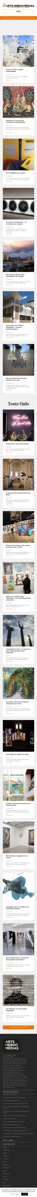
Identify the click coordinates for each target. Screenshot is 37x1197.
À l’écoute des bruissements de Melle (11, 1100)
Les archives (6, 1158)
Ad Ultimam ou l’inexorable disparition (12, 1136)
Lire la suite (9, 80)
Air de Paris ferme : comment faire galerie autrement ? (17, 958)
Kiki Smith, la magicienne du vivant (11, 1124)
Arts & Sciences (6, 1173)
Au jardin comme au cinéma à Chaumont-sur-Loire (17, 702)
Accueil (4, 1147)
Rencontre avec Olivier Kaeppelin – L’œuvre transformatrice (14, 327)
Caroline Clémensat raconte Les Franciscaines (14, 1121)
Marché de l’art (6, 1167)
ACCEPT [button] (24, 1194)
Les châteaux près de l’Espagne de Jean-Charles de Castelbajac (18, 1133)
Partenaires (5, 1179)
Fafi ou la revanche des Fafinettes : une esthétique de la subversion (18, 598)
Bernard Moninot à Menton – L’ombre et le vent (17, 379)
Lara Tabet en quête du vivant (17, 754)
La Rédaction (6, 1150)
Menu (18, 11)
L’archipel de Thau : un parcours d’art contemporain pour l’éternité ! (18, 651)
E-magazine (6, 1156)
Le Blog (4, 1161)
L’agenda (5, 1153)
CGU (4, 1182)
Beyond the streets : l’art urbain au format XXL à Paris (18, 546)
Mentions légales (7, 1185)
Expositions (5, 1164)
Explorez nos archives (18, 1027)
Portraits (5, 1170)
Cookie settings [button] (14, 1194)
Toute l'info (18, 403)
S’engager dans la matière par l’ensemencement (17, 908)
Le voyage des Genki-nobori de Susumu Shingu (14, 1097)
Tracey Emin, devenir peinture (17, 444)
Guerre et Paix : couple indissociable (14, 70)
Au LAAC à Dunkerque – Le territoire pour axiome (16, 223)
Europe (4, 1176)
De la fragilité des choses (15, 173)
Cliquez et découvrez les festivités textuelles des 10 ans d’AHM (18, 17)
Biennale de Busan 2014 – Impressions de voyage (16, 275)
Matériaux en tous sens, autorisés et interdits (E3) (15, 121)
